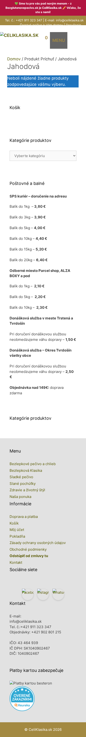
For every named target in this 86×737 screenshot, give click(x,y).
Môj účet (17, 529)
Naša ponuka (20, 496)
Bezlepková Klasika (26, 470)
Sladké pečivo (21, 477)
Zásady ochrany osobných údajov (38, 542)
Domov (14, 59)
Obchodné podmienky (28, 549)
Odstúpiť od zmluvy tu (29, 556)
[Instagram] (43, 594)
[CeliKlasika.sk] (19, 35)
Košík (14, 523)
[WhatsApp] (58, 594)
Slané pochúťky (23, 483)
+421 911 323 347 (29, 20)
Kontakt (16, 562)
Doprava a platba (24, 516)
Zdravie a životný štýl (27, 490)
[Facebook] (27, 594)
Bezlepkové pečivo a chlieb (33, 464)
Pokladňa (17, 536)
